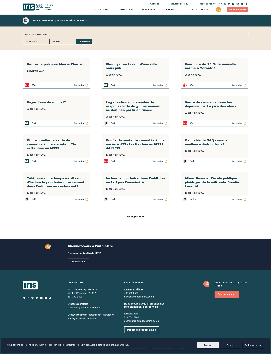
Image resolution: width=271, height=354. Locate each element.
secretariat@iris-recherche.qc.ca (84, 307)
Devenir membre (237, 10)
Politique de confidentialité (141, 330)
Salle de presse (200, 10)
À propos (154, 4)
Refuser (230, 345)
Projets (147, 10)
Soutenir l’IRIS (206, 4)
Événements (171, 10)
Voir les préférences (253, 345)
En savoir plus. (122, 345)
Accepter (208, 345)
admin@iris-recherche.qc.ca (82, 318)
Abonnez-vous (78, 261)
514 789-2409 (75, 297)
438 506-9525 (131, 293)
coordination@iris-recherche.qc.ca (141, 321)
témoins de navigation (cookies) (38, 345)
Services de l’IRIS (179, 4)
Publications (100, 10)
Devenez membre (227, 294)
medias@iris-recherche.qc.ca (139, 297)
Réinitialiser (85, 42)
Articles (125, 10)
